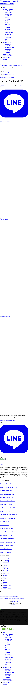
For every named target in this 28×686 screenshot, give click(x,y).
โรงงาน (6, 41)
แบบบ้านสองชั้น (8, 12)
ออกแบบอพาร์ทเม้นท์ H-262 (7, 494)
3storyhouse (3, 598)
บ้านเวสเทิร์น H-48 (4, 521)
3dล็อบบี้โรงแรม (5, 596)
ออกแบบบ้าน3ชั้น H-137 (6, 549)
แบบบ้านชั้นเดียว (8, 11)
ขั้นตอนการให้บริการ (7, 54)
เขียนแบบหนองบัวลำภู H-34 (7, 545)
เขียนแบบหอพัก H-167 (5, 484)
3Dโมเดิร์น (14, 596)
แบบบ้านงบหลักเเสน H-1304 (7, 539)
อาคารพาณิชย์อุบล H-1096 (6, 497)
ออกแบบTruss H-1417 (5, 552)
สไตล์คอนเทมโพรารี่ (9, 47)
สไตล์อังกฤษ (8, 49)
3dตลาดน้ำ (17, 594)
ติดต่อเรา (5, 59)
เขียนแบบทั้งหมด (10, 77)
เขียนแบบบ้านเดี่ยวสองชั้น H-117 (7, 501)
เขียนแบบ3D (8, 37)
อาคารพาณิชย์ (8, 34)
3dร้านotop (23, 594)
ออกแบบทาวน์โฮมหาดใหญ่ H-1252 (8, 487)
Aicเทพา (6, 598)
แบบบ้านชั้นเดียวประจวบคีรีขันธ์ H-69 (9, 515)
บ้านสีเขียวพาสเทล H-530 (6, 491)
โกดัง (6, 39)
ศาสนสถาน (7, 27)
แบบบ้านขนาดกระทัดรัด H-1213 (7, 508)
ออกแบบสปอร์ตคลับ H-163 (6, 532)
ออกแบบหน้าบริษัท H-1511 (6, 504)
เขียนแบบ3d (5, 570)
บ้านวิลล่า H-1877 (4, 525)
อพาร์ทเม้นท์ (7, 29)
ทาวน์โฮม (7, 17)
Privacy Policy (6, 57)
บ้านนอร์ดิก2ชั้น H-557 (5, 511)
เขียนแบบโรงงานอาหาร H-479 (7, 542)
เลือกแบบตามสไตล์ (7, 42)
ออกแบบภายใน (8, 31)
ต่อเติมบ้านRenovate (7, 569)
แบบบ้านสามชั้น (8, 14)
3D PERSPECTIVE (10, 594)
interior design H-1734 (6, 535)
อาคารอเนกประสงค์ (9, 36)
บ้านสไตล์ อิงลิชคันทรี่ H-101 (6, 528)
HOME (4, 7)
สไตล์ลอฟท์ (7, 51)
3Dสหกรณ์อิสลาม (10, 596)
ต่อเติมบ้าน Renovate (10, 16)
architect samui (15, 598)
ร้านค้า (6, 22)
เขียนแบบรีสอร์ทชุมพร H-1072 (7, 518)
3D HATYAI (1, 594)
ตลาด (6, 26)
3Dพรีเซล (20, 594)
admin (2, 85)
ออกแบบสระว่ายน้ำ (9, 32)
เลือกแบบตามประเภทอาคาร (8, 9)
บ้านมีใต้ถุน (7, 52)
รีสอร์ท (6, 21)
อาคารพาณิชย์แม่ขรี (10, 420)
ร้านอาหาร (7, 24)
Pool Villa (7, 19)
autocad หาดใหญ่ (19, 598)
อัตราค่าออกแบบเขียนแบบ (8, 56)
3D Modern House (5, 594)
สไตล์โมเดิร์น (8, 46)
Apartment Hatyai (10, 598)
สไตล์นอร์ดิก (8, 44)
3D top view (14, 594)
